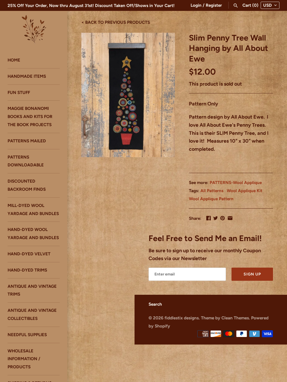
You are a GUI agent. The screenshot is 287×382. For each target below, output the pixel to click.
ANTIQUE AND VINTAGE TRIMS (32, 290)
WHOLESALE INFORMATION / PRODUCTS (24, 359)
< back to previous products (115, 22)
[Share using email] (230, 218)
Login (196, 5)
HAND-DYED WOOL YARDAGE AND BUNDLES (33, 233)
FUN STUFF (19, 92)
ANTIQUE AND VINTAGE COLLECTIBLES (32, 314)
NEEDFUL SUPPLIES (27, 334)
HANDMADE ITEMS (27, 76)
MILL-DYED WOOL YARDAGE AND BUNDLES (33, 209)
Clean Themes (235, 317)
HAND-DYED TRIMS (27, 270)
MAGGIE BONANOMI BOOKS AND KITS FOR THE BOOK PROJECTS (30, 116)
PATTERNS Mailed (27, 140)
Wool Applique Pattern (211, 198)
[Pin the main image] (222, 218)
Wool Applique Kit (244, 190)
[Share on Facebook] (208, 218)
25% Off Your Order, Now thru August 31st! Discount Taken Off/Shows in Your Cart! (91, 5)
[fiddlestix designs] (33, 29)
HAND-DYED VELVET (29, 253)
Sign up (252, 274)
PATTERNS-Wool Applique (236, 182)
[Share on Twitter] (215, 218)
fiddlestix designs (182, 317)
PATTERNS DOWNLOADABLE (26, 161)
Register (214, 5)
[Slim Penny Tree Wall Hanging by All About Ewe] (128, 95)
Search (155, 304)
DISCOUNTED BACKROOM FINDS (27, 185)
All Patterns (211, 190)
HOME (14, 60)
